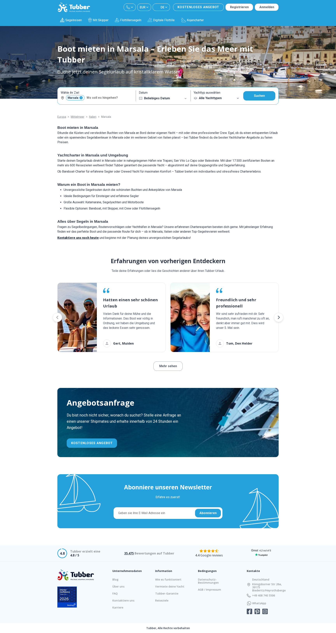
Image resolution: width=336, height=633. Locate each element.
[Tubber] (73, 7)
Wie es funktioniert (168, 579)
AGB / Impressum (209, 589)
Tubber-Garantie (166, 593)
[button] (57, 317)
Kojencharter (195, 20)
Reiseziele (161, 600)
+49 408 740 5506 (263, 595)
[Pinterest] (257, 611)
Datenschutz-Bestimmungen (208, 581)
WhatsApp (259, 603)
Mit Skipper (100, 20)
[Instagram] (265, 611)
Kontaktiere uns (123, 600)
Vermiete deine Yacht (169, 586)
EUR (142, 7)
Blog (115, 579)
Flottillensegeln (130, 20)
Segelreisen (73, 20)
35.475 (129, 553)
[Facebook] (249, 611)
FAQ (115, 593)
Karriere (117, 607)
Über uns (118, 586)
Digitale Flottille (164, 20)
